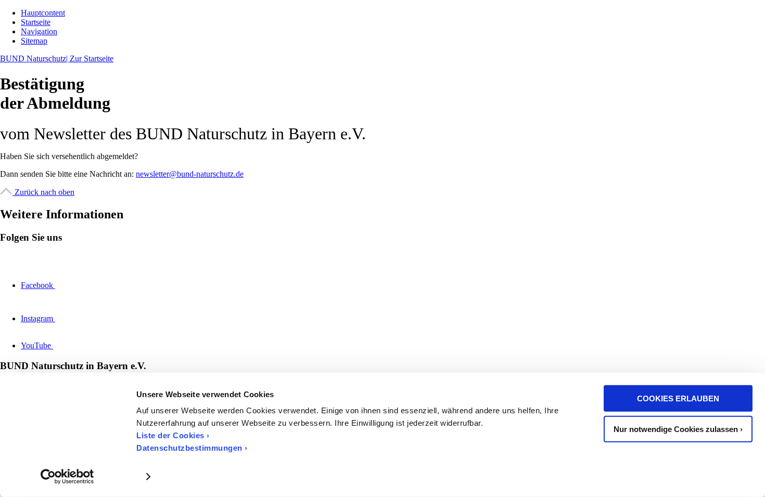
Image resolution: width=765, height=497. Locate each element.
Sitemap (34, 40)
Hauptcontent (43, 12)
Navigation (39, 31)
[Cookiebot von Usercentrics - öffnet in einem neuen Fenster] (67, 477)
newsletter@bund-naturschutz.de (190, 173)
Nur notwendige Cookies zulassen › (678, 428)
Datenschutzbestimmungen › (192, 447)
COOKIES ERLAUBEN (678, 398)
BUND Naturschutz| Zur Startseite (56, 58)
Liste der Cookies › (173, 435)
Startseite (35, 22)
